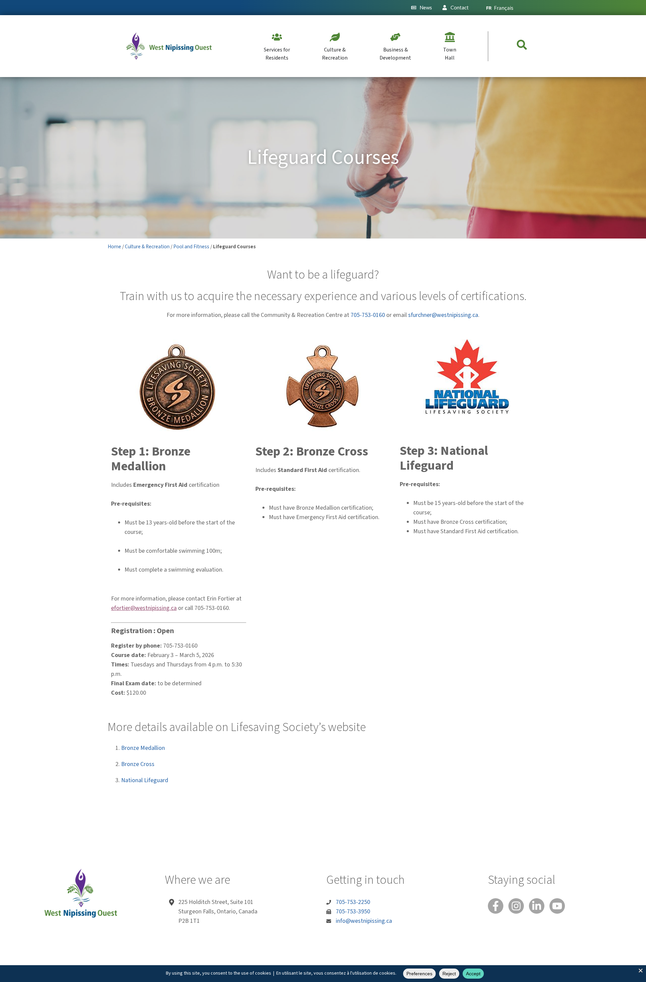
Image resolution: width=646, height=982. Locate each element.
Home (114, 246)
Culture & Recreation (147, 246)
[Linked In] (536, 906)
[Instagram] (516, 906)
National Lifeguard (144, 780)
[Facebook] (495, 906)
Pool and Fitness (191, 246)
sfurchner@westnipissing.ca (443, 315)
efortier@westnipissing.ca (144, 608)
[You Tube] (557, 906)
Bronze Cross (137, 764)
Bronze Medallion (143, 748)
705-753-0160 (368, 315)
